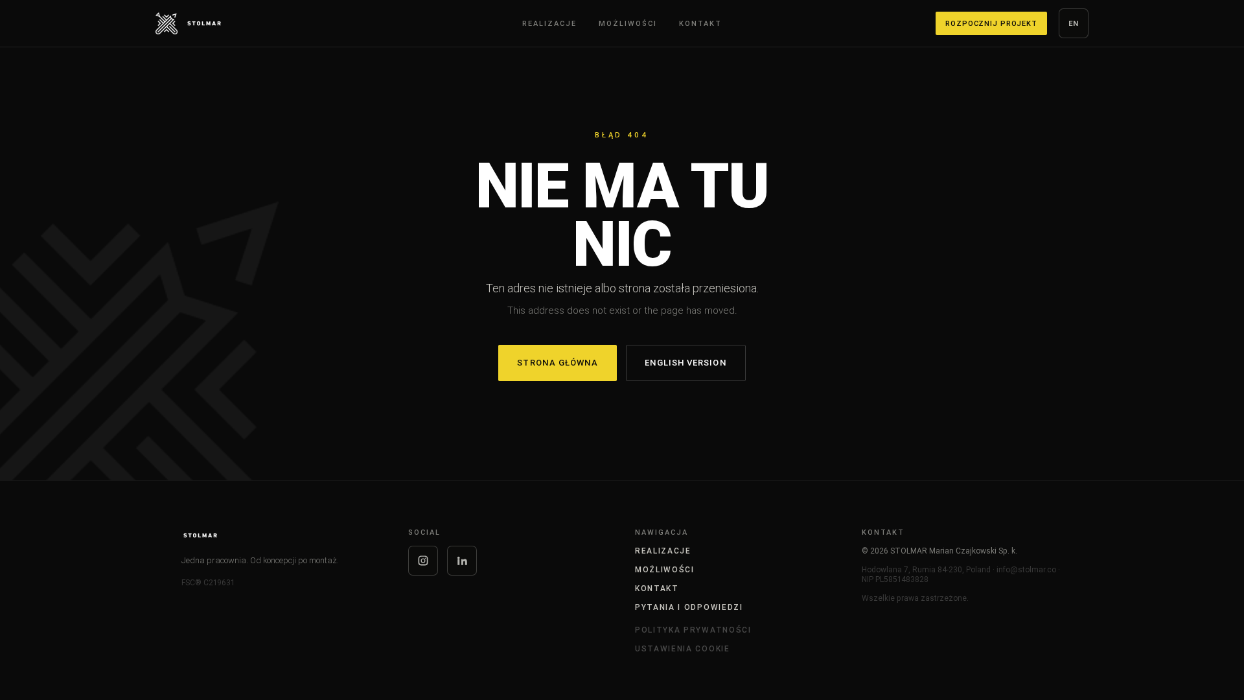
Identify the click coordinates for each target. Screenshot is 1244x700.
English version (686, 362)
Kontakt (657, 588)
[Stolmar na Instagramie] (423, 561)
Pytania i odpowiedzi (689, 607)
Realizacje (663, 550)
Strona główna (557, 362)
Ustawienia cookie (682, 648)
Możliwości (665, 569)
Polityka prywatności (693, 630)
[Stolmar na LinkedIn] (462, 561)
